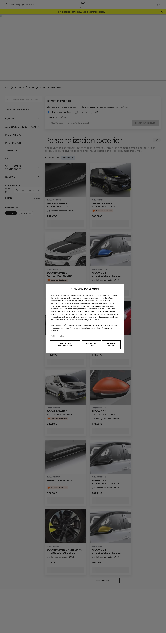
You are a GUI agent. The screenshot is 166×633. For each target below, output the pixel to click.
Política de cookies (77, 328)
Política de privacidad (59, 336)
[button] (65, 344)
